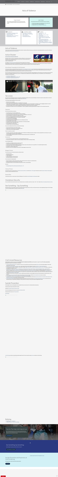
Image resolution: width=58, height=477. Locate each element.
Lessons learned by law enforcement (11, 276)
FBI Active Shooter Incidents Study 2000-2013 (11, 56)
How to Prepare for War (26, 35)
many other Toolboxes (16, 269)
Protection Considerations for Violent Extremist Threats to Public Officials (25, 268)
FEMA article (24, 98)
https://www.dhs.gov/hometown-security (46, 181)
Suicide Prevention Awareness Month (14, 288)
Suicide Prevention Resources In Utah (44, 36)
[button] (3, 476)
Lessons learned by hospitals (10, 278)
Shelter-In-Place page (32, 170)
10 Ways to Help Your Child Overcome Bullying (45, 41)
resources (32, 355)
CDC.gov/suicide (16, 291)
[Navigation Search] (52, 2)
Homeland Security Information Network (19, 270)
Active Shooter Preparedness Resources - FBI (12, 77)
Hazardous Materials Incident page (46, 170)
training (19, 273)
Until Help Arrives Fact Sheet (27, 36)
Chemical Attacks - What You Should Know (12, 35)
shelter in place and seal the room (22, 170)
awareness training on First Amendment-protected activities (22, 275)
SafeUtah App (7, 293)
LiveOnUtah (8, 464)
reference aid (38, 264)
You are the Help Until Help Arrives (43, 39)
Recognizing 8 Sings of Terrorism (11, 36)
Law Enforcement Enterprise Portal (31, 270)
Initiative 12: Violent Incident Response (41, 266)
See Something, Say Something (11, 449)
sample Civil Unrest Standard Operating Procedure (14, 266)
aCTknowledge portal (48, 270)
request (23, 188)
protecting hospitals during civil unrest (39, 278)
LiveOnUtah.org (41, 35)
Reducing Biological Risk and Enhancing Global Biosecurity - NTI (15, 165)
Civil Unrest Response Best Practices (11, 264)
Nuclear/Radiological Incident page (32, 176)
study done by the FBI (12, 62)
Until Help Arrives (10, 435)
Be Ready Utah (10, 1)
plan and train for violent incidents (14, 272)
